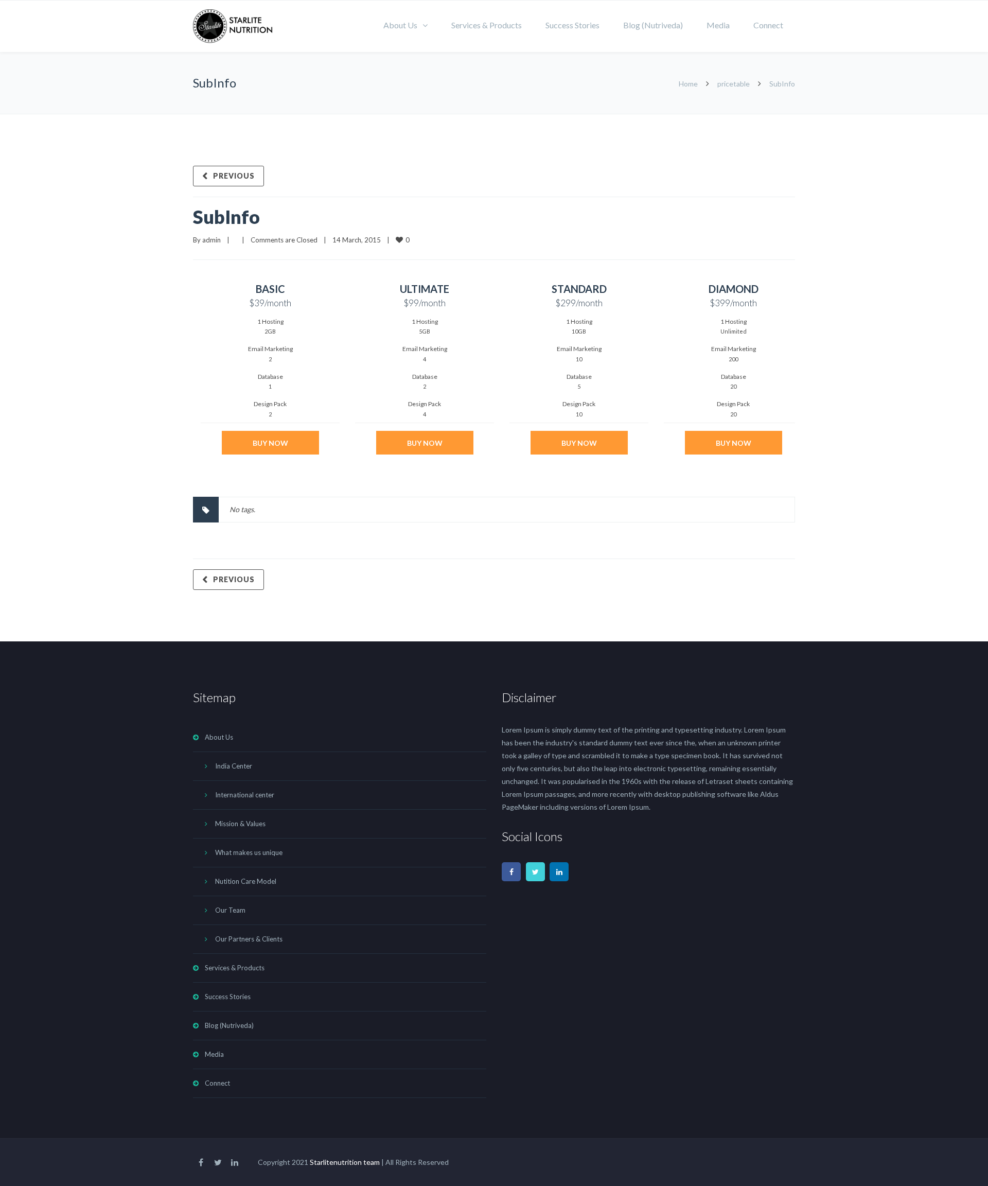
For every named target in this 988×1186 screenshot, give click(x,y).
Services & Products (486, 25)
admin (211, 240)
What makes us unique (249, 852)
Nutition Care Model (245, 881)
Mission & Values (240, 823)
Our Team (230, 910)
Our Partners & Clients (249, 939)
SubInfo (226, 216)
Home (688, 83)
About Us (400, 25)
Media (718, 25)
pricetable (733, 83)
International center (244, 795)
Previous (234, 175)
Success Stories (572, 25)
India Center (233, 766)
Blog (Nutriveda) (653, 25)
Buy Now (270, 443)
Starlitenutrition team (345, 1162)
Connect (768, 25)
